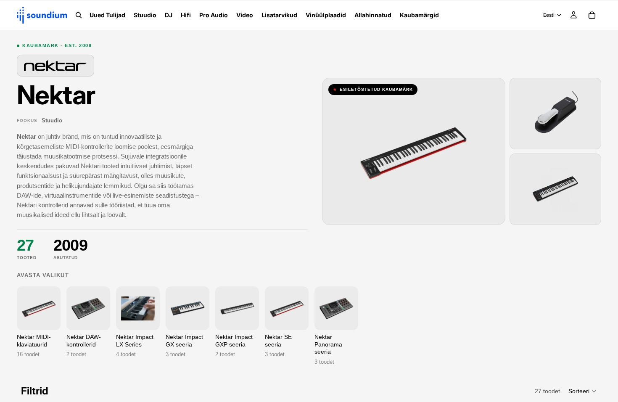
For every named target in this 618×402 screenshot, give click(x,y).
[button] (582, 391)
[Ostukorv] (592, 15)
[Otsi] (78, 15)
